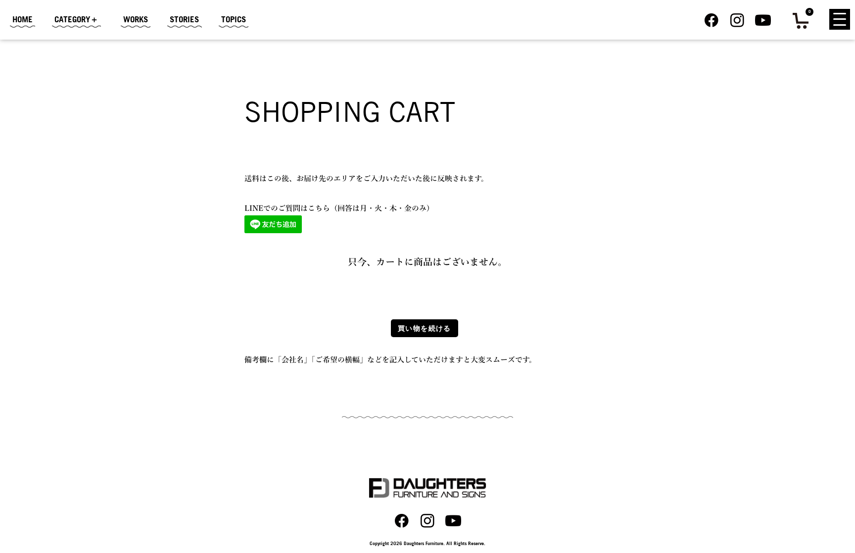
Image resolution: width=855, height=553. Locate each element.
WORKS (135, 19)
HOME (22, 19)
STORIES (184, 19)
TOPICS (233, 19)
